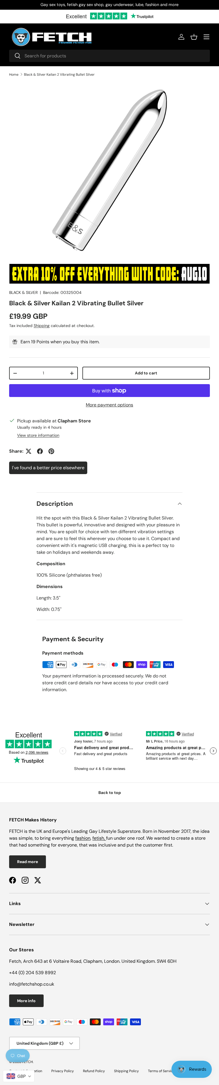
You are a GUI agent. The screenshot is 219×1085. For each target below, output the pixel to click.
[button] (194, 37)
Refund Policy (94, 1071)
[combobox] (109, 56)
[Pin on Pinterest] (51, 451)
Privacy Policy (62, 1071)
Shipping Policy (126, 1071)
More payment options (109, 405)
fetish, (99, 838)
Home (14, 74)
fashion (82, 838)
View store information (38, 435)
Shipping (42, 325)
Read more (27, 861)
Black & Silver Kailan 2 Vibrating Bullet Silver (59, 74)
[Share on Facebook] (40, 451)
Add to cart (146, 373)
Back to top (109, 792)
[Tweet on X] (28, 451)
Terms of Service (161, 1071)
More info (26, 1000)
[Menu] (206, 37)
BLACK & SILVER (23, 292)
